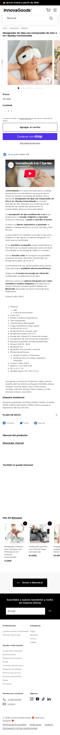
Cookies (48, 724)
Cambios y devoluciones (13, 665)
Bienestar (24, 28)
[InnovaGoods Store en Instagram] (31, 699)
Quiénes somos (9, 655)
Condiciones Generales (12, 651)
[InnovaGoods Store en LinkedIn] (49, 699)
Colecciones (14, 28)
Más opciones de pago (30, 143)
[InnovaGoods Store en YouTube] (37, 699)
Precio (6, 94)
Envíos (5, 662)
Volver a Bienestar (32, 582)
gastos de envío (26, 118)
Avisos (5, 680)
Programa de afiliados (12, 669)
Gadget (33, 642)
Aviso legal (35, 724)
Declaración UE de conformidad (20, 728)
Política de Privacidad (14, 724)
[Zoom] (48, 80)
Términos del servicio (12, 673)
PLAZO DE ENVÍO (12, 415)
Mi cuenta (7, 684)
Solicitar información (12, 635)
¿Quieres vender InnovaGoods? (16, 631)
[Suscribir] (49, 611)
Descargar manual (13, 443)
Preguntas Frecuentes (12, 658)
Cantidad (7, 105)
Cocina (33, 639)
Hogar (32, 631)
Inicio (5, 28)
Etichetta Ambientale (12, 676)
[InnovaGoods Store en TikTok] (43, 699)
